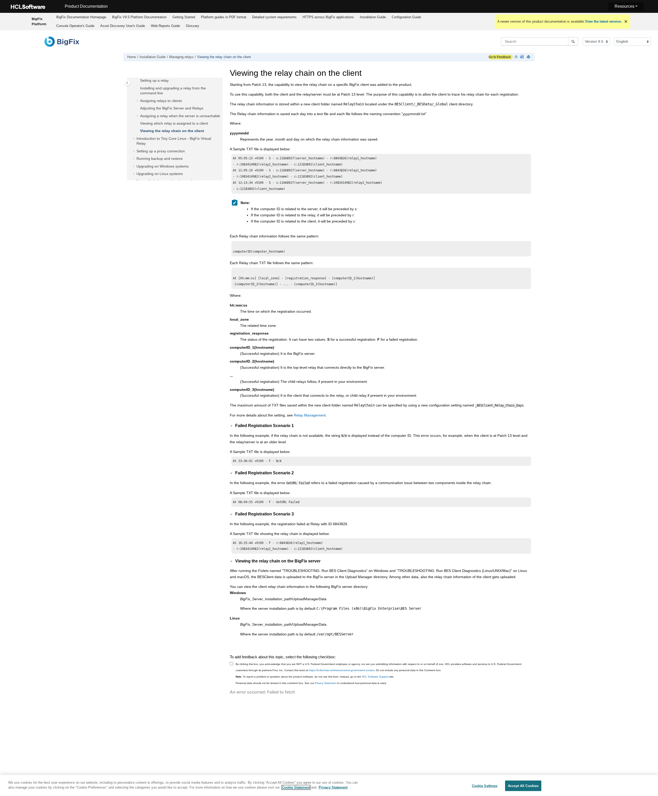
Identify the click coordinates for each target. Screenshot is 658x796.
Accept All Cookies (523, 786)
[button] (138, 80)
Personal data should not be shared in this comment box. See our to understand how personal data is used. (311, 683)
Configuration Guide (406, 17)
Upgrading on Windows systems (162, 166)
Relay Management (310, 415)
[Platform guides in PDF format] (522, 57)
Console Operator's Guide (75, 26)
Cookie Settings (485, 786)
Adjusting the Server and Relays (171, 108)
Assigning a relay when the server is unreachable (180, 116)
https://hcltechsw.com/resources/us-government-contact (341, 670)
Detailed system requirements (274, 17)
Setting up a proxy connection (160, 151)
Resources (624, 6)
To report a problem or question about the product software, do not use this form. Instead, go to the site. (315, 676)
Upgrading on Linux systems (159, 174)
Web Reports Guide (165, 26)
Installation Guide (373, 17)
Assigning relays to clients (161, 101)
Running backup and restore (159, 158)
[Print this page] (529, 57)
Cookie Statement (296, 787)
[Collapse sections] (516, 57)
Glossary (192, 26)
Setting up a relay (154, 80)
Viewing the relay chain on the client (224, 57)
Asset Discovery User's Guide (122, 26)
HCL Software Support (375, 676)
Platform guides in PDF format (223, 17)
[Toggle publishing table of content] (127, 83)
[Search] (573, 41)
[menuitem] (81, 17)
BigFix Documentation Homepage (81, 17)
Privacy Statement (325, 683)
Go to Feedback (500, 57)
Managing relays (181, 57)
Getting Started (183, 17)
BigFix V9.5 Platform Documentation (139, 17)
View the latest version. (603, 21)
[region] (329, 785)
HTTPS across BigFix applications (328, 17)
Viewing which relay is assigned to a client (174, 123)
